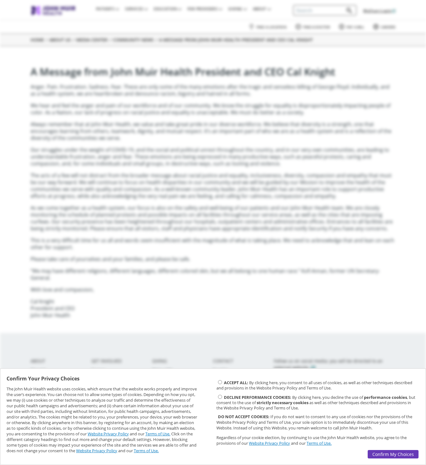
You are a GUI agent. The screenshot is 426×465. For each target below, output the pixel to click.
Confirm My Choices (393, 454)
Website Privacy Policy (108, 434)
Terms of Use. (157, 434)
